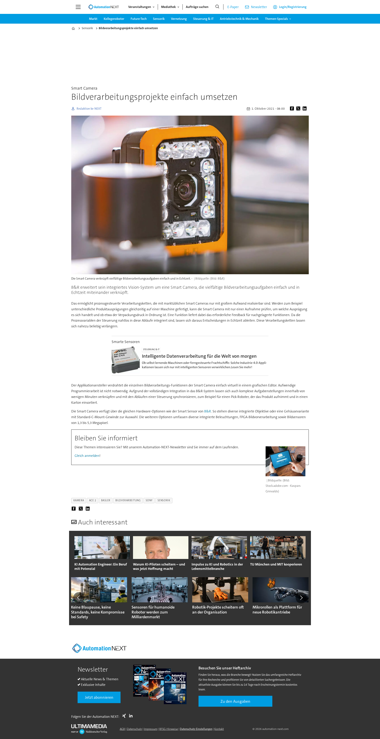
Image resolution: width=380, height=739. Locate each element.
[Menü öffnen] (78, 7)
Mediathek (168, 7)
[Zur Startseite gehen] (103, 7)
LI (132, 716)
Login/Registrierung (293, 7)
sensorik (164, 500)
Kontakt (219, 729)
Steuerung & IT (203, 19)
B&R (207, 411)
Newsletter (259, 7)
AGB (122, 729)
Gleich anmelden (87, 455)
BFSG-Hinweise (168, 729)
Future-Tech (139, 19)
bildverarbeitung (128, 500)
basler (105, 500)
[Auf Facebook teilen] (293, 109)
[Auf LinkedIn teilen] (305, 109)
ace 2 (92, 500)
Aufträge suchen (197, 7)
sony (149, 500)
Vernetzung (179, 19)
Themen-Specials (276, 19)
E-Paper (233, 7)
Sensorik (159, 19)
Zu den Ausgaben (235, 701)
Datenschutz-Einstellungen (196, 729)
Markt (93, 19)
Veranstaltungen (139, 7)
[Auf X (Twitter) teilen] (299, 109)
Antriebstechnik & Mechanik (239, 19)
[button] (78, 597)
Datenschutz (134, 729)
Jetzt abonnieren (99, 697)
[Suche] (217, 7)
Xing (125, 716)
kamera (78, 500)
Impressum (150, 729)
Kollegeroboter (114, 19)
